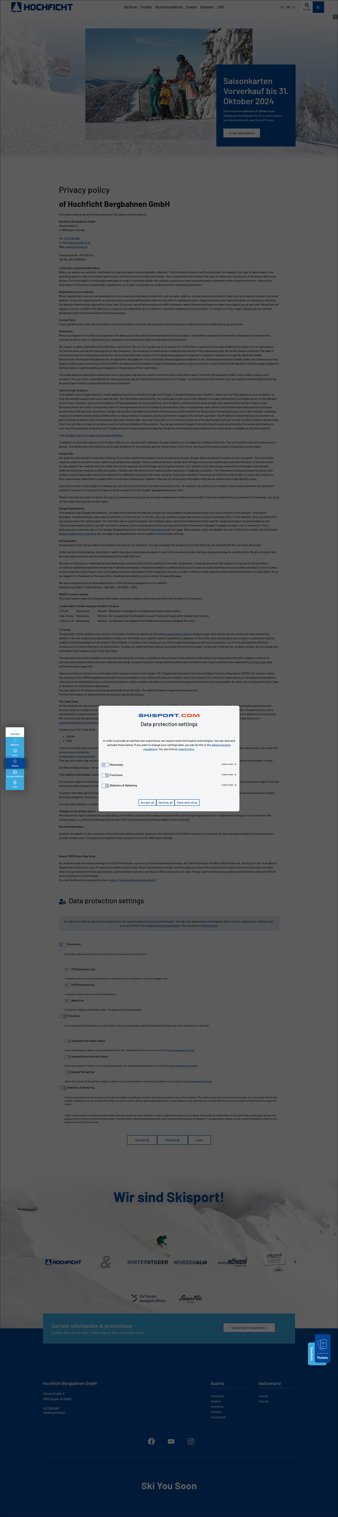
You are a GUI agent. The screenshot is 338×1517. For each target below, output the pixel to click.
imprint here (186, 749)
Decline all (165, 802)
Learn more (228, 764)
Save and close (187, 802)
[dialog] (169, 758)
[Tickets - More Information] (322, 1363)
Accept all (147, 802)
